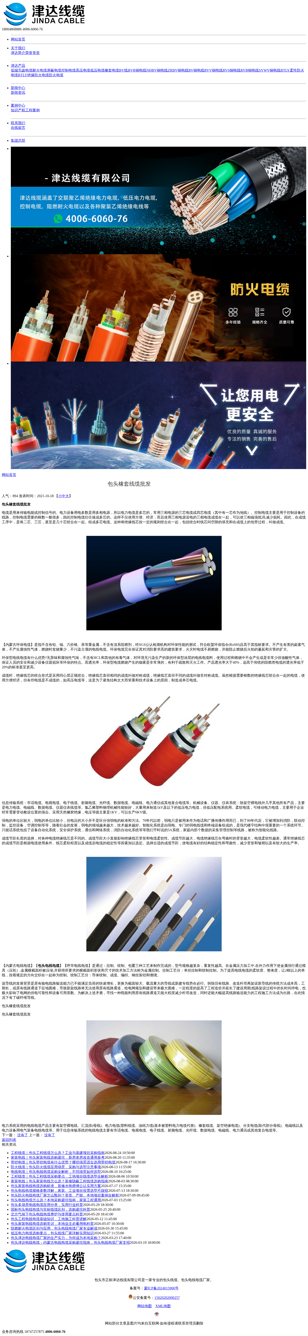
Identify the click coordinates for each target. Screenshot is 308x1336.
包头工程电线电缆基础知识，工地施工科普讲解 (49, 1219)
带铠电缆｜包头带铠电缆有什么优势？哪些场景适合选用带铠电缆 (63, 1162)
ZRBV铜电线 (178, 70)
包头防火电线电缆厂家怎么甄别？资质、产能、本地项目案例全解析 (65, 1195)
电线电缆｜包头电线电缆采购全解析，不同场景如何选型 (56, 1172)
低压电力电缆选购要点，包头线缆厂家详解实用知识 (52, 1233)
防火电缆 (56, 75)
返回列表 (9, 1140)
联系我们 (18, 123)
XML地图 (163, 1306)
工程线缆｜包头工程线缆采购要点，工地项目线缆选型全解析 (59, 1176)
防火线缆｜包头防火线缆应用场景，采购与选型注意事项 (56, 1167)
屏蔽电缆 (54, 70)
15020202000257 (167, 1298)
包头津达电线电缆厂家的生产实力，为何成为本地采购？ (56, 1238)
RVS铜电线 (232, 70)
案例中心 (18, 105)
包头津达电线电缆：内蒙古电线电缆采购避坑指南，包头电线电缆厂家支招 (70, 1242)
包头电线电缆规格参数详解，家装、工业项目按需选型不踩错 (59, 1190)
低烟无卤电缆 (21, 70)
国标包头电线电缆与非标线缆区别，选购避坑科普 (50, 1209)
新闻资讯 (18, 92)
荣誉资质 (32, 53)
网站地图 (144, 1306)
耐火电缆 (39, 70)
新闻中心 (18, 88)
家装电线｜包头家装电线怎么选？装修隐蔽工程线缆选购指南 (59, 1181)
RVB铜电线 (250, 70)
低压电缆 (97, 70)
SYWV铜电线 (269, 70)
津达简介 (18, 53)
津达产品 (18, 65)
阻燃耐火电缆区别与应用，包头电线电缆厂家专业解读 (54, 1228)
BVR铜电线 (137, 70)
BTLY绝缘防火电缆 (33, 75)
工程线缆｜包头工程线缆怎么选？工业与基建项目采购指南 (58, 1153)
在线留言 (18, 128)
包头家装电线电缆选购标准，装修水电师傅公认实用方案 (56, 1186)
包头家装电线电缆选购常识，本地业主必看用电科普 (52, 1224)
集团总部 (18, 140)
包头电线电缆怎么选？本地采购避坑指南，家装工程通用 (56, 1200)
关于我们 (18, 48)
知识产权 (18, 110)
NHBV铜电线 (157, 70)
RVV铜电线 (213, 70)
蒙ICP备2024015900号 (161, 1288)
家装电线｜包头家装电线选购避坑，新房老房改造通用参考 (58, 1157)
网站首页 (18, 39)
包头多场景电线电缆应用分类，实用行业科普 (47, 1205)
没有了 (22, 1135)
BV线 (123, 70)
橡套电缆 (112, 70)
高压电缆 (83, 70)
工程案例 (32, 110)
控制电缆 (68, 70)
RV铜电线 (196, 70)
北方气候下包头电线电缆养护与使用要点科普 (47, 1214)
